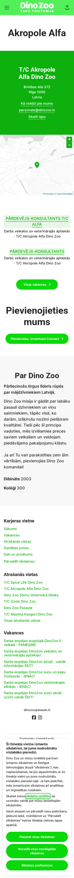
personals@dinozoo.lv (37, 110)
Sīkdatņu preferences (37, 865)
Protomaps (48, 193)
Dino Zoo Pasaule (18, 608)
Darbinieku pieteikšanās (37, 739)
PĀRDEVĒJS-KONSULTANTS (37, 251)
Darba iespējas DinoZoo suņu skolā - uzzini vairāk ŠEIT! (34, 695)
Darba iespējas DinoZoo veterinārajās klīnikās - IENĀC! (34, 684)
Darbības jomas (16, 548)
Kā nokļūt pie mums (37, 103)
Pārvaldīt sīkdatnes (19, 561)
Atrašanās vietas (17, 541)
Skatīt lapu (37, 117)
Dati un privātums (18, 554)
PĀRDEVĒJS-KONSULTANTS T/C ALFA (37, 221)
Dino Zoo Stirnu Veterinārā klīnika (31, 595)
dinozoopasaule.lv (37, 710)
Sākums (10, 529)
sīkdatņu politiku (38, 796)
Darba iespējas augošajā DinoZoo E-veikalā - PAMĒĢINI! (33, 643)
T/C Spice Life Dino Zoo (23, 582)
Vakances (12, 535)
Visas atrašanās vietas (22, 620)
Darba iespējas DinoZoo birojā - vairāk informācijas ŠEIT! (35, 664)
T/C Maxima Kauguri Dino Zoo (28, 614)
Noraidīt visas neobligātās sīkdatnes (37, 851)
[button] (67, 7)
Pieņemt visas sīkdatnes (37, 837)
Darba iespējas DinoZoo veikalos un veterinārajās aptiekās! (33, 653)
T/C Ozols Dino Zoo (20, 601)
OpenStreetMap (65, 193)
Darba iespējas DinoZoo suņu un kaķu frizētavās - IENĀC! (35, 674)
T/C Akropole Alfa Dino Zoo (26, 589)
